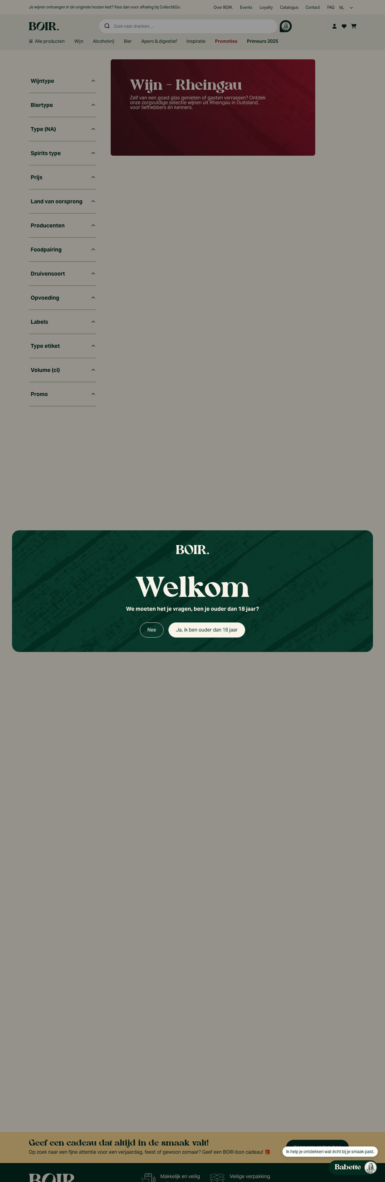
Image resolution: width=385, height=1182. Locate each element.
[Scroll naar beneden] (320, 1130)
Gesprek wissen (337, 400)
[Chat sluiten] (369, 401)
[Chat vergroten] (360, 401)
